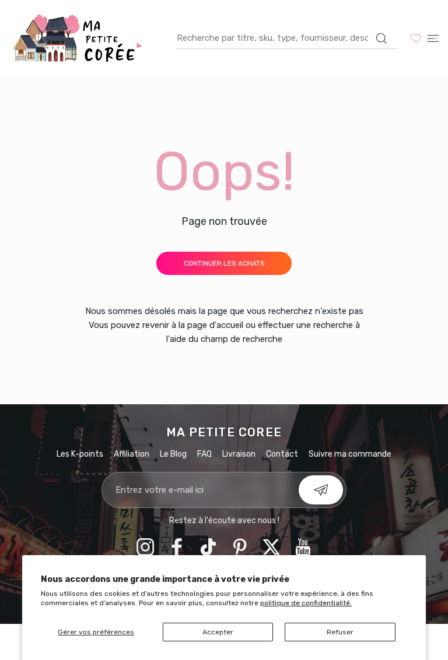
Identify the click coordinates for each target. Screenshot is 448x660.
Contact (282, 454)
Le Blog (173, 454)
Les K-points (80, 454)
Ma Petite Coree (224, 432)
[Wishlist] (416, 38)
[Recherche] (381, 38)
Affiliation (131, 454)
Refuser (340, 632)
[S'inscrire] (321, 489)
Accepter (217, 632)
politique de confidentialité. (306, 603)
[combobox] (287, 38)
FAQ (204, 454)
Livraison (239, 454)
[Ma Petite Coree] (79, 38)
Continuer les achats (224, 263)
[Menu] (433, 38)
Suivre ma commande (350, 454)
